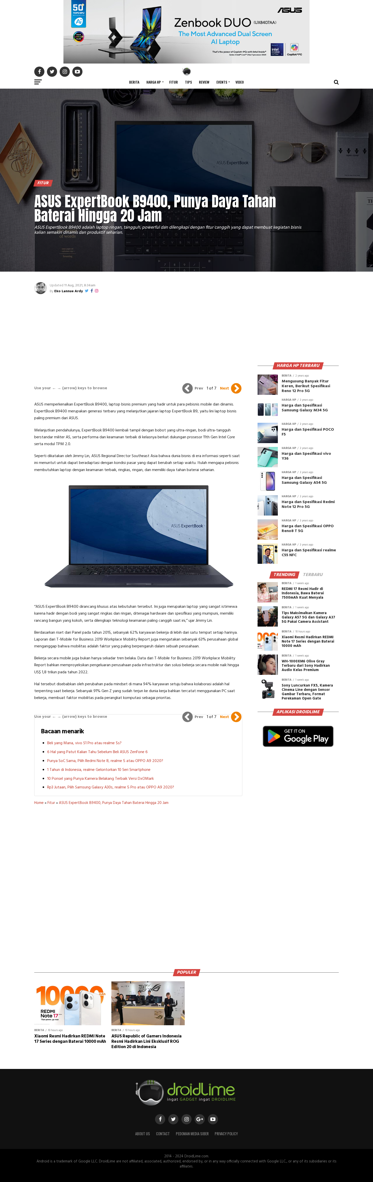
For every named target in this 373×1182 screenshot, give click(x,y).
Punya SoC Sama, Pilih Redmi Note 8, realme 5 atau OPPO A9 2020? (105, 761)
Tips (188, 82)
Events (221, 82)
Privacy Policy (226, 1133)
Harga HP (153, 82)
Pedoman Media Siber (192, 1133)
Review (204, 82)
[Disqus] (138, 885)
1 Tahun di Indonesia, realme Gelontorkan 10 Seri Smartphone (98, 770)
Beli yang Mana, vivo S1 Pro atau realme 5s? (84, 743)
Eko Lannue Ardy (68, 291)
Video (239, 82)
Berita (134, 82)
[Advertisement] (138, 337)
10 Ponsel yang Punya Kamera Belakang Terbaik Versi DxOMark (100, 778)
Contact (163, 1133)
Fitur (173, 82)
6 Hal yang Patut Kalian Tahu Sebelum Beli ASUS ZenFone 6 (97, 752)
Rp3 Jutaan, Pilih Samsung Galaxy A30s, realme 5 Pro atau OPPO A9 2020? (110, 787)
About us (142, 1133)
